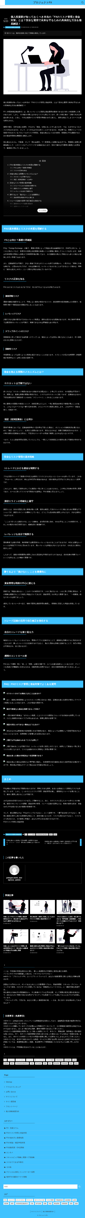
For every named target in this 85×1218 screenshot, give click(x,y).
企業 (74, 1060)
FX (26, 834)
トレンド (11, 1060)
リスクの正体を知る (20, 170)
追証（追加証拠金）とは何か (23, 179)
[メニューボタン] (2, 2)
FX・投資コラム (12, 1128)
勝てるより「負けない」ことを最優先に (25, 194)
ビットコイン (20, 1060)
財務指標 (64, 1063)
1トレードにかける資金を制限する (25, 185)
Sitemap (9, 1082)
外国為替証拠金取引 (42, 834)
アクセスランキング (13, 1087)
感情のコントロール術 (21, 206)
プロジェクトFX (42, 2)
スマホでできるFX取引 (14, 1162)
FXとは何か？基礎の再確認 (23, 168)
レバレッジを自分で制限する (23, 191)
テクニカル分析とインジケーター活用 (20, 1172)
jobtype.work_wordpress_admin (14, 879)
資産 (51, 834)
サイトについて (12, 1096)
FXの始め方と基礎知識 (14, 1138)
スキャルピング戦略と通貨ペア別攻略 (20, 1157)
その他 (8, 1167)
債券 (12, 1063)
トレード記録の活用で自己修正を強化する (26, 201)
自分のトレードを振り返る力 (23, 203)
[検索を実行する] (79, 1186)
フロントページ (12, 1106)
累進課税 (56, 1063)
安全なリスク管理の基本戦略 (21, 183)
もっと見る (42, 210)
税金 (50, 1063)
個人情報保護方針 (12, 1111)
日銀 (32, 1063)
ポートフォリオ (39, 1060)
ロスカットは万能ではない (22, 177)
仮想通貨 (68, 1060)
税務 (45, 1063)
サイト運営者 (11, 1101)
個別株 (6, 1063)
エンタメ (9, 1152)
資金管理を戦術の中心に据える (24, 197)
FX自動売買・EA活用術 (15, 1147)
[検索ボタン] (82, 2)
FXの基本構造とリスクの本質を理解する (25, 165)
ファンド (29, 1060)
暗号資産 (38, 1063)
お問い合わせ (11, 1092)
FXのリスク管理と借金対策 (13, 27)
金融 (55, 834)
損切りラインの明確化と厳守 (23, 188)
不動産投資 (59, 1060)
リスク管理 (32, 834)
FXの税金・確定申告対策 (15, 1143)
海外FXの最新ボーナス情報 (16, 1177)
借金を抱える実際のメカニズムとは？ (24, 174)
